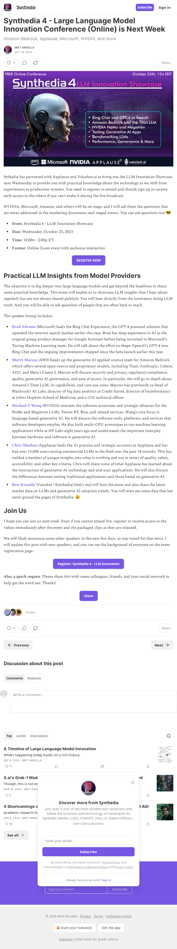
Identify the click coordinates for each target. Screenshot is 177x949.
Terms (98, 916)
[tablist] (24, 678)
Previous (21, 645)
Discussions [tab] (39, 736)
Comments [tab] (14, 678)
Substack (66, 939)
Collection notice (118, 916)
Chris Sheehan (24, 445)
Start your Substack (76, 927)
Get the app (111, 927)
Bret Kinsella (25, 47)
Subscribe (145, 7)
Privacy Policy (123, 867)
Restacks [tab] (34, 678)
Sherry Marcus (25, 360)
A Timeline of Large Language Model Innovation (50, 749)
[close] (132, 782)
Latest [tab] (21, 736)
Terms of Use (111, 862)
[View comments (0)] (24, 62)
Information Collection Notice (87, 867)
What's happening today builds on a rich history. (42, 755)
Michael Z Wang (26, 406)
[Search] (168, 736)
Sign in (165, 7)
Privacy (85, 916)
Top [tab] (9, 736)
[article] (88, 757)
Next (159, 645)
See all (13, 835)
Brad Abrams (24, 327)
